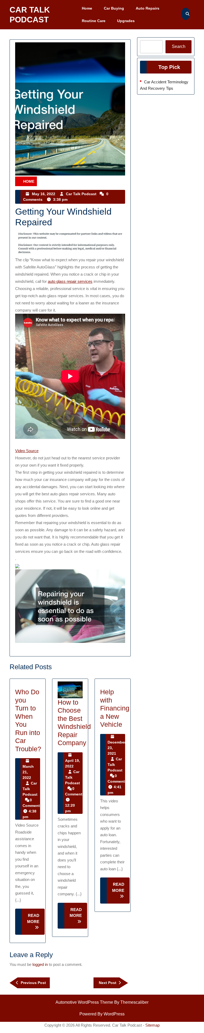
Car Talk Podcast (81, 194)
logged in (40, 964)
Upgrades (126, 21)
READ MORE (36, 924)
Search (178, 46)
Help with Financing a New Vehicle (114, 708)
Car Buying (114, 8)
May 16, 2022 (43, 194)
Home (87, 8)
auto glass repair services (70, 281)
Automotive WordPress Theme (84, 1002)
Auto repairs (147, 8)
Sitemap (152, 1025)
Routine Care (93, 21)
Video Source (27, 450)
